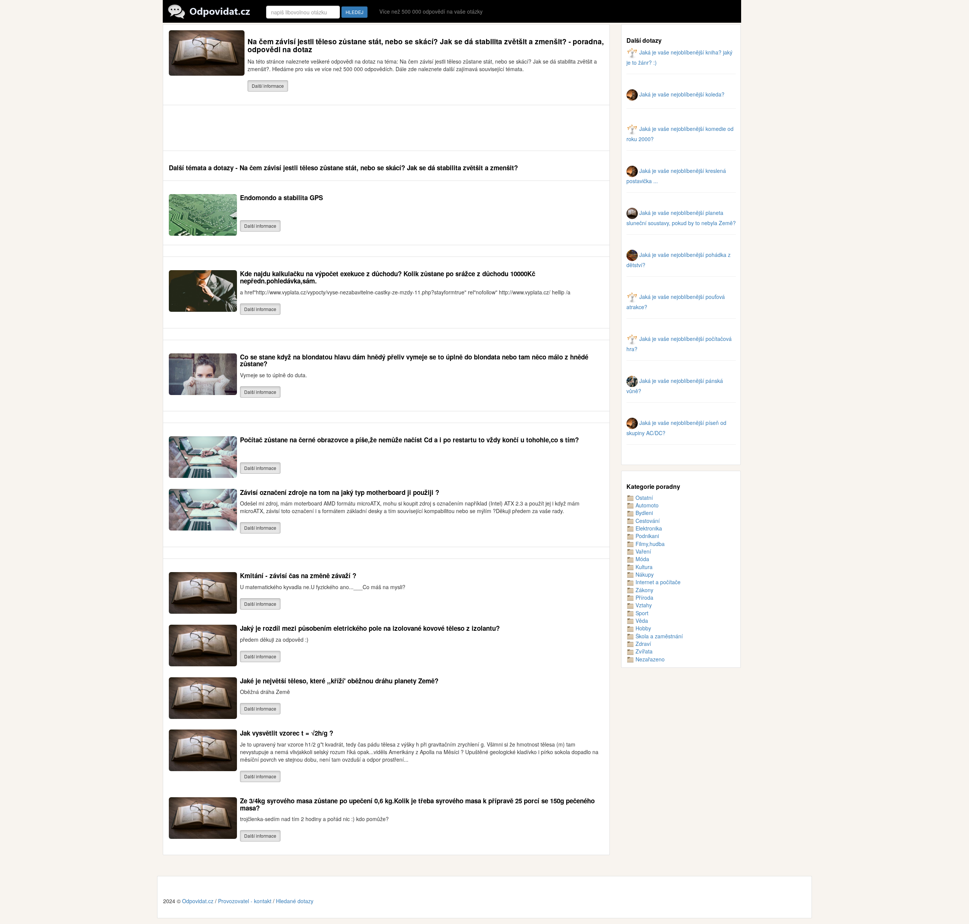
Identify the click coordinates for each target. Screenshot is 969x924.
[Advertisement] (306, 128)
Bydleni (643, 512)
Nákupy (644, 574)
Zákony (643, 590)
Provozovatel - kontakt (244, 901)
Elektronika (648, 528)
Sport (641, 613)
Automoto (646, 505)
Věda (641, 620)
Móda (641, 559)
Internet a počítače (657, 582)
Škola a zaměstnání (658, 636)
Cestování (647, 520)
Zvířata (643, 651)
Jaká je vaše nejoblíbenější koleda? (681, 94)
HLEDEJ (354, 12)
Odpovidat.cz (197, 901)
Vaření (642, 551)
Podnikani (646, 536)
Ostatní (643, 497)
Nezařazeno (649, 659)
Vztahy (643, 605)
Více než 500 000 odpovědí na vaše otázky (431, 11)
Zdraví (642, 643)
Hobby (642, 628)
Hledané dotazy (294, 901)
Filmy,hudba (649, 544)
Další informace (268, 85)
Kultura (643, 567)
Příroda (643, 597)
